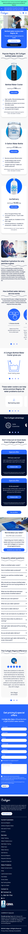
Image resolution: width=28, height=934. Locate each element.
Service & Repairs (5, 823)
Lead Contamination (6, 874)
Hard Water (4, 876)
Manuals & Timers (5, 828)
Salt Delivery (4, 852)
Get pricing (14, 41)
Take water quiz (6, 813)
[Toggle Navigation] (25, 13)
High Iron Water (5, 885)
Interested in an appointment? (10, 760)
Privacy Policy (4, 931)
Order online (14, 92)
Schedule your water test (14, 550)
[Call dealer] (20, 13)
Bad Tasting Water (6, 882)
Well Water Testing (6, 844)
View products (14, 45)
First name (4, 726)
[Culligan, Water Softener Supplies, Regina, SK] (3, 904)
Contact (3, 831)
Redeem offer (14, 467)
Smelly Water (4, 879)
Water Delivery (5, 850)
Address (4, 738)
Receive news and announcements (11, 776)
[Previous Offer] (2, 9)
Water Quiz (4, 847)
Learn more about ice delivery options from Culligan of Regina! (15, 3)
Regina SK (11, 913)
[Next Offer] (26, 9)
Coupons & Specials (6, 861)
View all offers (14, 512)
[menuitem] (23, 13)
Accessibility (17, 931)
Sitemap (11, 931)
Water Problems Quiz (6, 841)
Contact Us (7, 892)
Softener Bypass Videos (7, 825)
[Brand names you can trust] (9, 904)
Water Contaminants (6, 868)
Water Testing (4, 838)
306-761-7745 (9, 719)
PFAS (2, 871)
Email (3, 755)
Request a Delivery (6, 858)
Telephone (4, 749)
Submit (4, 786)
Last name (4, 732)
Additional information (7, 763)
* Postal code (5, 743)
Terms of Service (8, 783)
